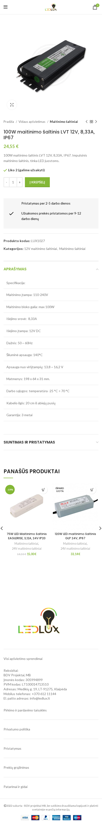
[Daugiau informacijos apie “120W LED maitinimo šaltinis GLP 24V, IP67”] (92, 490)
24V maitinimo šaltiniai (27, 548)
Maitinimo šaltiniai (64, 122)
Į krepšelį (37, 182)
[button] (43, 490)
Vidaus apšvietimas (32, 122)
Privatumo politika (17, 729)
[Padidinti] (12, 105)
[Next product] (96, 121)
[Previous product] (86, 121)
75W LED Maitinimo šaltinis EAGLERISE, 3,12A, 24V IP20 (27, 536)
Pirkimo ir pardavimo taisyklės (25, 710)
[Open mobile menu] (5, 7)
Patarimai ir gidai (16, 787)
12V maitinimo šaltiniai (40, 249)
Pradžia (9, 122)
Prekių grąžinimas (16, 767)
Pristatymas (12, 748)
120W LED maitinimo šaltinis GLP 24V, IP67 (75, 536)
